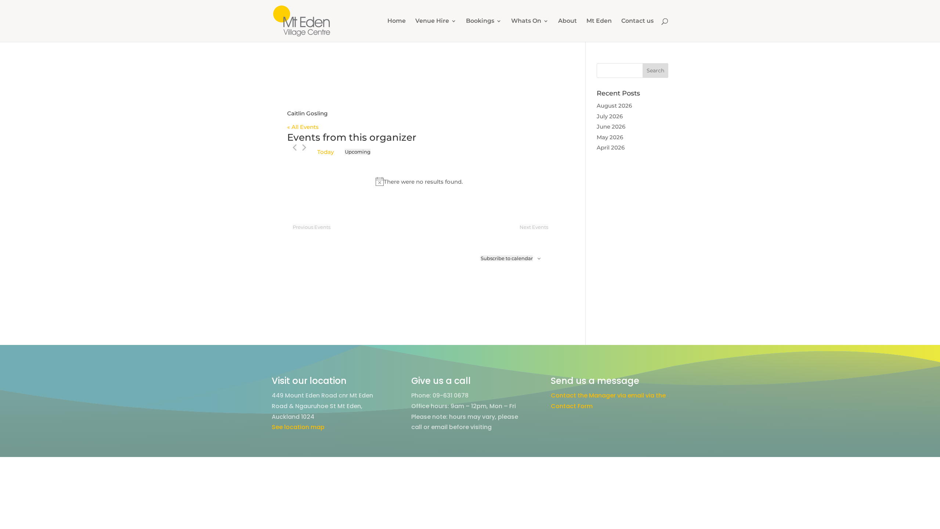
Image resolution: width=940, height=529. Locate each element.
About (567, 21)
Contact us (637, 21)
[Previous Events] (295, 147)
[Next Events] (304, 147)
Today (325, 151)
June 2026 (611, 126)
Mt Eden (599, 21)
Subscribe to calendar (507, 258)
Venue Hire (432, 21)
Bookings (480, 21)
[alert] (419, 181)
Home (396, 21)
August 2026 (614, 105)
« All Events (303, 126)
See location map (298, 427)
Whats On (526, 21)
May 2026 (610, 137)
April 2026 (611, 147)
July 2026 (610, 116)
